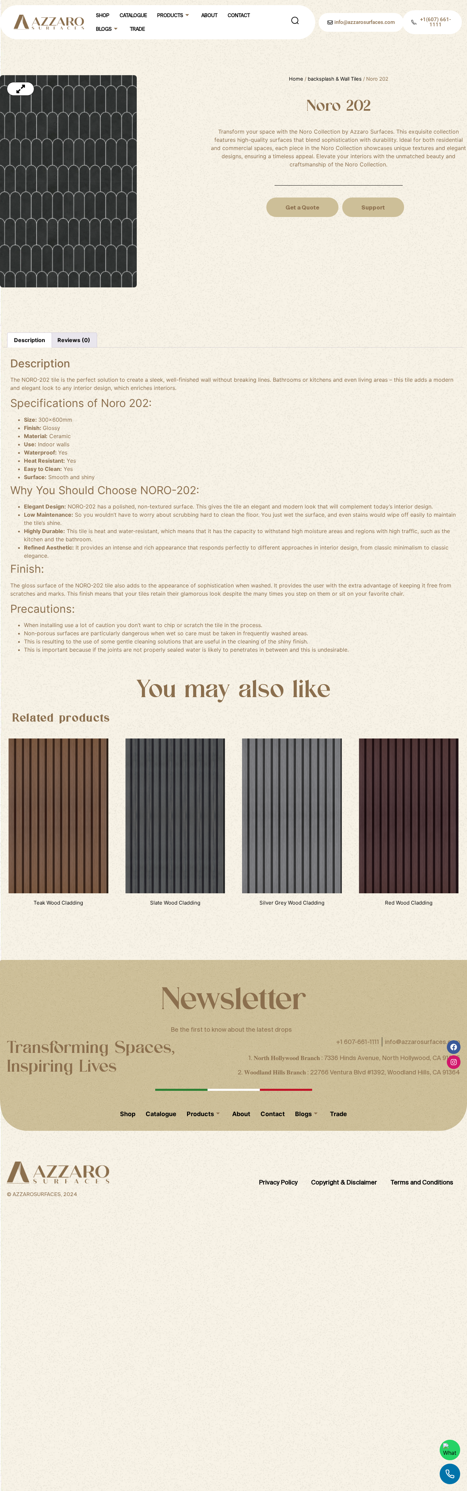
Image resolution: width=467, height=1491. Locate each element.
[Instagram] (454, 1062)
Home (296, 79)
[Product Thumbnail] (20, 89)
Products (170, 15)
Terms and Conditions (422, 1182)
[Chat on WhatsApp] (450, 1450)
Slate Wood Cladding (175, 902)
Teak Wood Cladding (58, 902)
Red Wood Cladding (408, 902)
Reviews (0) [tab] (73, 340)
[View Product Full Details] (58, 891)
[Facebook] (454, 1047)
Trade (137, 29)
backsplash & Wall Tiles (335, 79)
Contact (239, 15)
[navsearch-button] (295, 22)
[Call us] (450, 1474)
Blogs (104, 29)
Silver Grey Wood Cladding (291, 902)
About (209, 15)
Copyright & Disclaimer (344, 1182)
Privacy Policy (278, 1182)
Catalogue (133, 15)
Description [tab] (29, 340)
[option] (105, 181)
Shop (102, 15)
